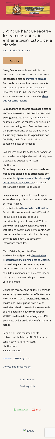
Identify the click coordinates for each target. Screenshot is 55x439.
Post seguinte (27, 386)
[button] (27, 158)
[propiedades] (6, 358)
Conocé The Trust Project (17, 366)
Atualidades (10, 50)
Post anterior (27, 379)
